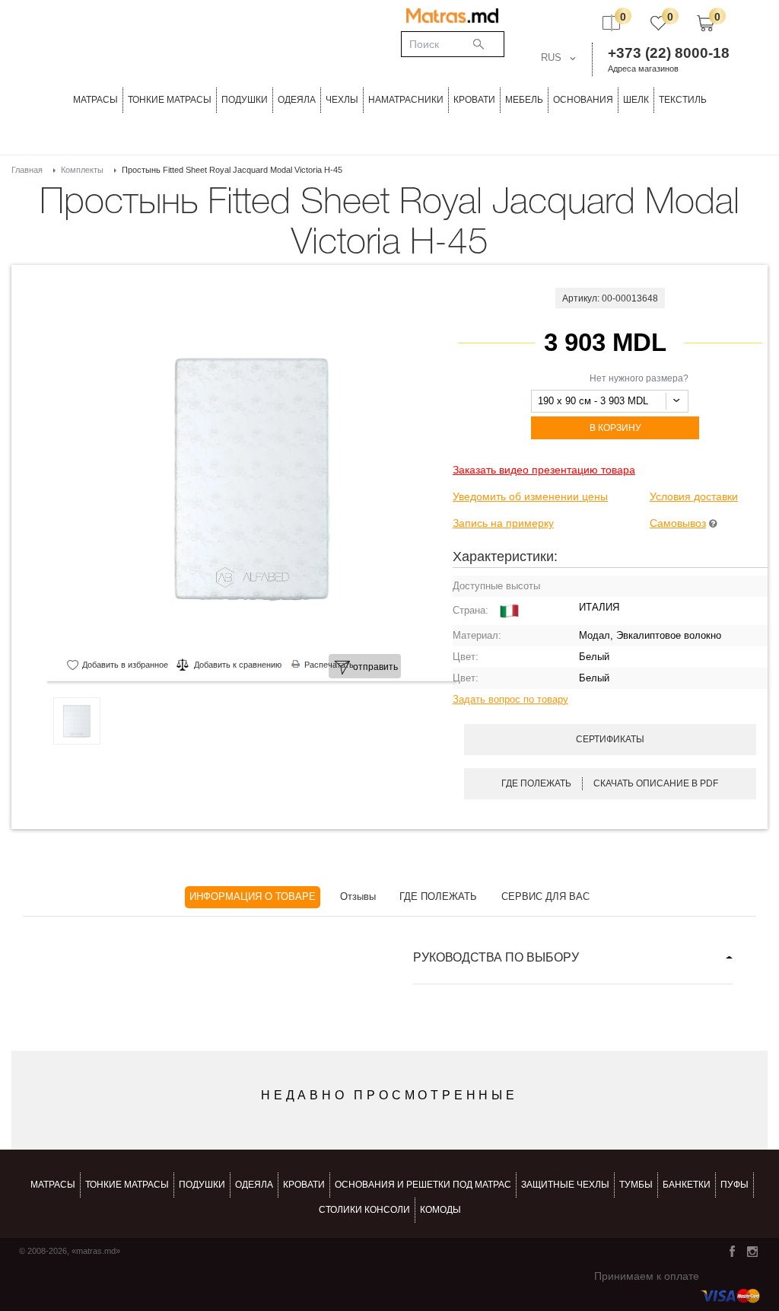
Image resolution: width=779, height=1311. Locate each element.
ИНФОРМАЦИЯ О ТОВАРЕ (252, 896)
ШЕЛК (636, 99)
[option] (252, 478)
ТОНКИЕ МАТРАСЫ (169, 99)
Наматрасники (406, 99)
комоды (440, 1209)
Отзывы (358, 896)
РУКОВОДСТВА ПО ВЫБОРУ (496, 957)
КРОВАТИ (474, 99)
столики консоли (364, 1209)
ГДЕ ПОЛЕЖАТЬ (438, 896)
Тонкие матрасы (127, 1184)
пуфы (734, 1184)
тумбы (636, 1184)
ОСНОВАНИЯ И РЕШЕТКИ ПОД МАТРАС (423, 1184)
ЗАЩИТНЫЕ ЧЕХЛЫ (565, 1184)
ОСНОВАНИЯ (583, 99)
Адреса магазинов (643, 68)
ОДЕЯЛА (297, 99)
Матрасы (95, 99)
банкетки (687, 1184)
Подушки (244, 99)
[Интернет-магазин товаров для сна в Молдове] (452, 15)
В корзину (615, 428)
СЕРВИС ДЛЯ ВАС (545, 896)
